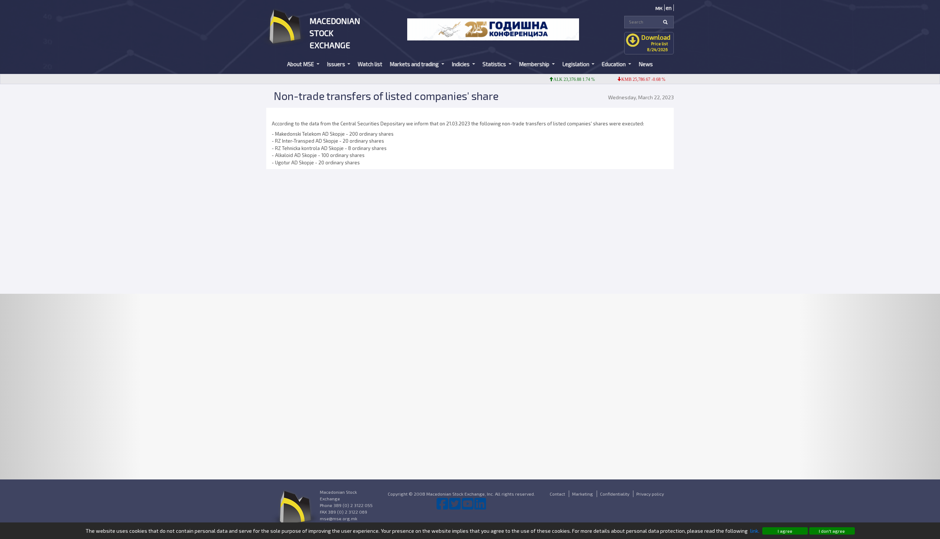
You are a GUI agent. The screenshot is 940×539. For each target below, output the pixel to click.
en (669, 7)
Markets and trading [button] (415, 64)
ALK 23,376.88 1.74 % (564, 79)
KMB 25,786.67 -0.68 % (633, 79)
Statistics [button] (494, 64)
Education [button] (614, 64)
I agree (785, 530)
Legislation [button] (576, 64)
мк (658, 7)
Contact (557, 493)
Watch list (370, 64)
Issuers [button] (336, 64)
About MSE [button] (301, 64)
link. (754, 531)
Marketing (582, 493)
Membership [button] (534, 64)
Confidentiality (614, 493)
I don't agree (832, 530)
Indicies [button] (461, 64)
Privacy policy (650, 493)
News (646, 64)
